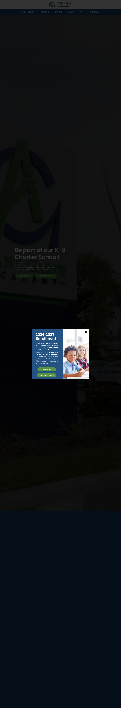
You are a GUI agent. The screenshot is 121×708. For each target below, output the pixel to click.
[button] (86, 331)
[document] (60, 354)
